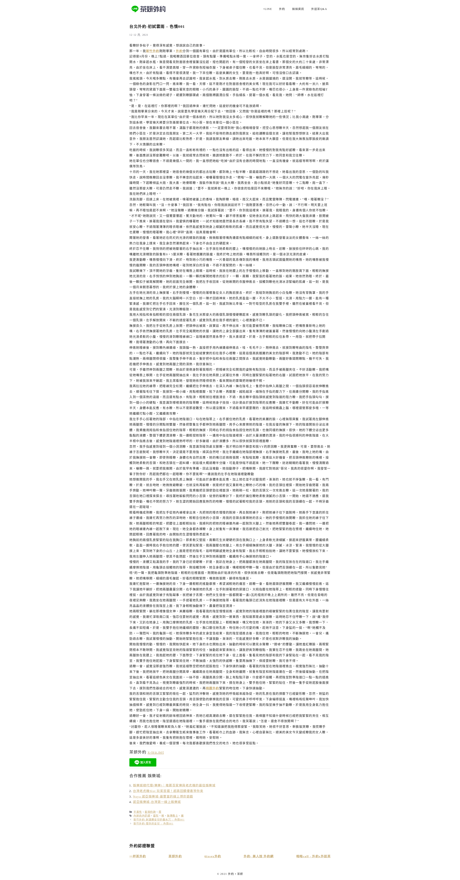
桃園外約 (212, 688)
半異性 (138, 812)
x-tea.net (156, 752)
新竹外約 (152, 51)
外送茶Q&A (319, 9)
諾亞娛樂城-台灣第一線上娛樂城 (157, 802)
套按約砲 (150, 812)
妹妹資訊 (298, 9)
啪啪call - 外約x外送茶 (313, 856)
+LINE (267, 9)
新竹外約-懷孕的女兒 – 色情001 (153, 823)
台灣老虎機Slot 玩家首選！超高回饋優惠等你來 (168, 791)
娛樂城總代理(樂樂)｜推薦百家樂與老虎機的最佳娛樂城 (174, 785)
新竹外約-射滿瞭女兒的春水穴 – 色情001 (159, 819)
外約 (282, 9)
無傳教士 (172, 815)
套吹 (156, 815)
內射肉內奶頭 (142, 815)
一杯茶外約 (137, 856)
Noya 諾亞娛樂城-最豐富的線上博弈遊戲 (163, 796)
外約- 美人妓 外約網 (259, 856)
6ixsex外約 (212, 856)
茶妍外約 (175, 856)
